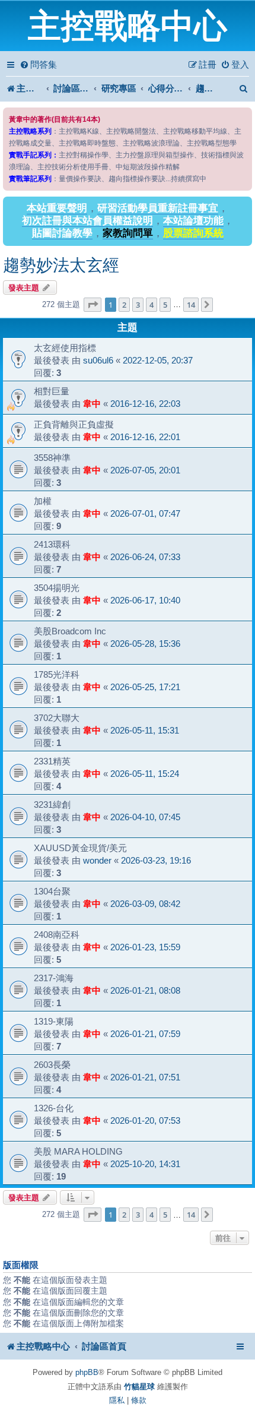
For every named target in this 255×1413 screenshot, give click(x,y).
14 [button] (191, 304)
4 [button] (151, 304)
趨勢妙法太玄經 (61, 265)
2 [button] (124, 304)
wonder (97, 860)
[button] (92, 305)
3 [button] (138, 304)
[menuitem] (38, 65)
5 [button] (165, 304)
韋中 (92, 404)
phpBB (86, 1372)
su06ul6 (98, 360)
